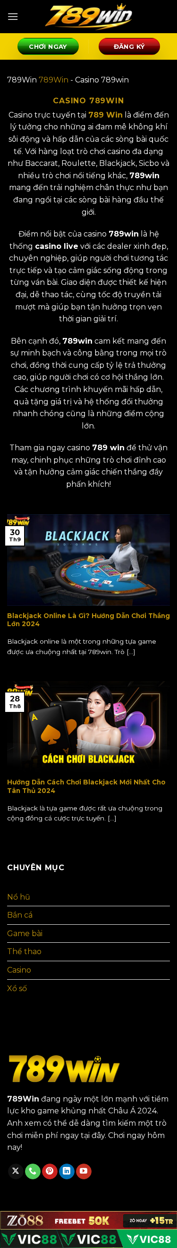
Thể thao (24, 951)
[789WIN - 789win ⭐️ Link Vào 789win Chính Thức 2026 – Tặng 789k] (89, 16)
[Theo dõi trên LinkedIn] (67, 1172)
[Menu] (12, 16)
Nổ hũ (18, 897)
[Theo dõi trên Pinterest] (50, 1172)
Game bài (24, 933)
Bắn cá (20, 915)
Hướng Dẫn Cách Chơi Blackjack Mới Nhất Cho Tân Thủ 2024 (86, 786)
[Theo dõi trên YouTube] (84, 1172)
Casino (19, 970)
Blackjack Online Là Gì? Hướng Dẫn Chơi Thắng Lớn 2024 (88, 620)
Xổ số (17, 988)
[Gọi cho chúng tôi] (33, 1172)
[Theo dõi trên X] (16, 1172)
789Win (53, 79)
